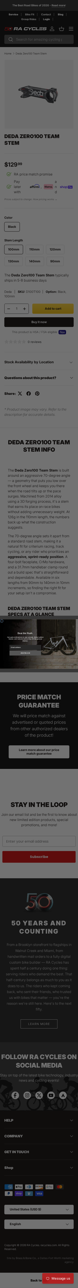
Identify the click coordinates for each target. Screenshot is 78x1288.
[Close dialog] (1, 621)
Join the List (25, 653)
